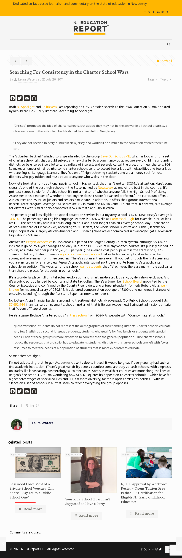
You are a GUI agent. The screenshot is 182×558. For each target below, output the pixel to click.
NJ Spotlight (26, 107)
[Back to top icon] (168, 549)
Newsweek (105, 188)
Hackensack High (122, 219)
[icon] (167, 12)
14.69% (14, 219)
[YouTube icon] (153, 12)
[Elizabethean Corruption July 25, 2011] (3, 544)
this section (78, 315)
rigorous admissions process (80, 254)
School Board (132, 281)
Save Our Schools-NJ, (116, 156)
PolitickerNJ (50, 107)
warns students (91, 266)
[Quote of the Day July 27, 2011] (179, 544)
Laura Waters (27, 79)
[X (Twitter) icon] (149, 12)
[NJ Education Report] (91, 27)
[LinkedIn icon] (158, 12)
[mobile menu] (13, 45)
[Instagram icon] (162, 12)
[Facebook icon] (145, 12)
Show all (166, 61)
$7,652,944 (17, 304)
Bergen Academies (38, 242)
